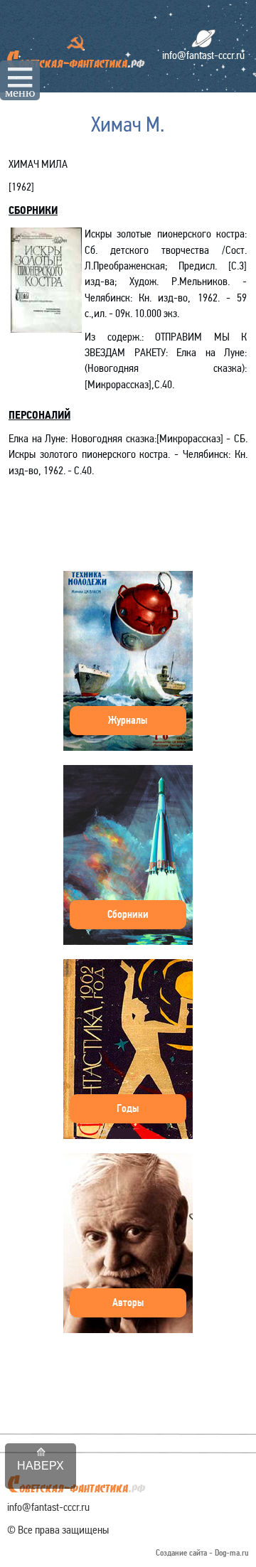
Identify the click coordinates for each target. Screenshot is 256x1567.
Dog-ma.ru (232, 1553)
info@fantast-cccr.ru (203, 55)
